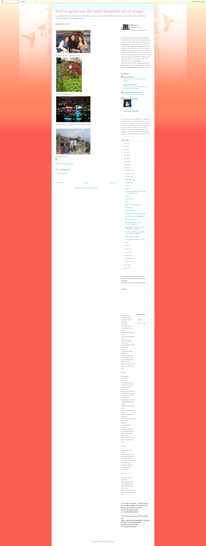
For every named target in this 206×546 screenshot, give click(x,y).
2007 (125, 265)
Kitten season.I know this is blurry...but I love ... (133, 223)
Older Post (112, 182)
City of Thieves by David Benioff (133, 94)
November (128, 173)
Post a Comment (63, 173)
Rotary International (130, 85)
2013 (125, 152)
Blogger (111, 541)
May (127, 249)
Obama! (127, 245)
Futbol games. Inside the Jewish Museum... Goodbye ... (134, 228)
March (127, 255)
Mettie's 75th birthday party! (133, 205)
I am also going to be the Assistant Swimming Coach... (135, 192)
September (128, 179)
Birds (126, 242)
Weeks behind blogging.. (132, 236)
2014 (125, 149)
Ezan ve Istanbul (130, 210)
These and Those (128, 77)
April (127, 252)
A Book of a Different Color (132, 92)
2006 (125, 268)
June (127, 188)
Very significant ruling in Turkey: (135, 239)
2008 (125, 168)
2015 (125, 146)
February (128, 258)
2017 (125, 143)
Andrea (135, 25)
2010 (125, 162)
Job (126, 202)
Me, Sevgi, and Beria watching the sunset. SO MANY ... (134, 232)
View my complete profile (139, 30)
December (128, 170)
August (127, 182)
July (126, 185)
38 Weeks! (135, 100)
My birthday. (129, 207)
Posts (141, 320)
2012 (125, 155)
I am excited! (129, 199)
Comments (142, 323)
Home (87, 182)
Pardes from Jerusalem (131, 111)
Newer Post (60, 182)
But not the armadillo (130, 98)
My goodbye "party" (131, 219)
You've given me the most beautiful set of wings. (99, 11)
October (128, 176)
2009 (125, 165)
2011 (125, 159)
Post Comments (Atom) (90, 188)
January (127, 261)
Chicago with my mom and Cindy (135, 213)
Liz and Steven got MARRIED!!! (135, 216)
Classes (127, 196)
